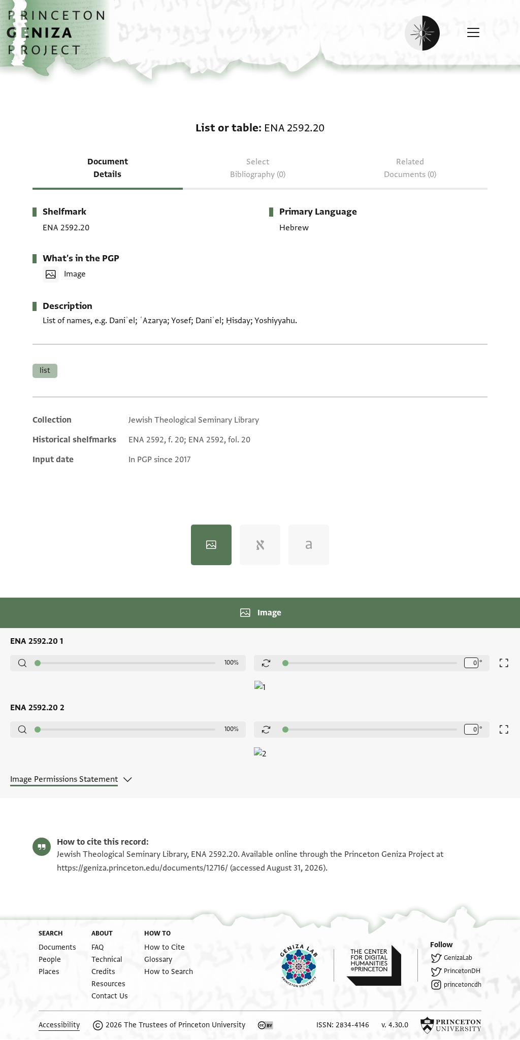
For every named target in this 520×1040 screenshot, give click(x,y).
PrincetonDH (462, 971)
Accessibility (59, 1025)
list (45, 370)
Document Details (107, 168)
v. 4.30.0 (394, 1025)
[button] (59, 38)
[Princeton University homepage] (450, 1025)
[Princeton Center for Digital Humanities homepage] (382, 965)
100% (231, 662)
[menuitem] (57, 947)
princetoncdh (462, 985)
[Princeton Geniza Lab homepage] (307, 965)
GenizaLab (458, 958)
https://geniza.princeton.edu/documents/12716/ (142, 868)
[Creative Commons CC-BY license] (265, 1025)
